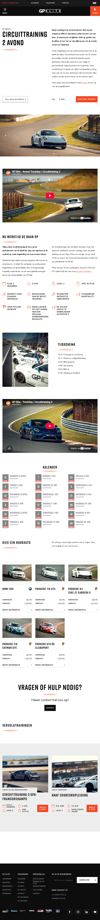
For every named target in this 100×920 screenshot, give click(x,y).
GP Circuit (22, 890)
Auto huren (37, 890)
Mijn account (38, 879)
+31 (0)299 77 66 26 (59, 895)
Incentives (6, 890)
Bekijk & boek (43, 808)
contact (84, 82)
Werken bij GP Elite (38, 882)
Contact (65, 3)
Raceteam (6, 882)
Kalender (35, 3)
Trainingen (6, 879)
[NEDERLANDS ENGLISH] (95, 3)
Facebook (69, 911)
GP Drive (21, 882)
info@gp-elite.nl (59, 898)
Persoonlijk (39, 874)
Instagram (78, 911)
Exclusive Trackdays (83, 271)
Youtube (95, 911)
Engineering (7, 886)
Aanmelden (84, 880)
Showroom (6, 894)
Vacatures (50, 3)
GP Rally (21, 894)
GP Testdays (22, 901)
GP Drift (21, 886)
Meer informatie (11, 610)
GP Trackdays (23, 897)
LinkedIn (86, 911)
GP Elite (6, 874)
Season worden (39, 886)
